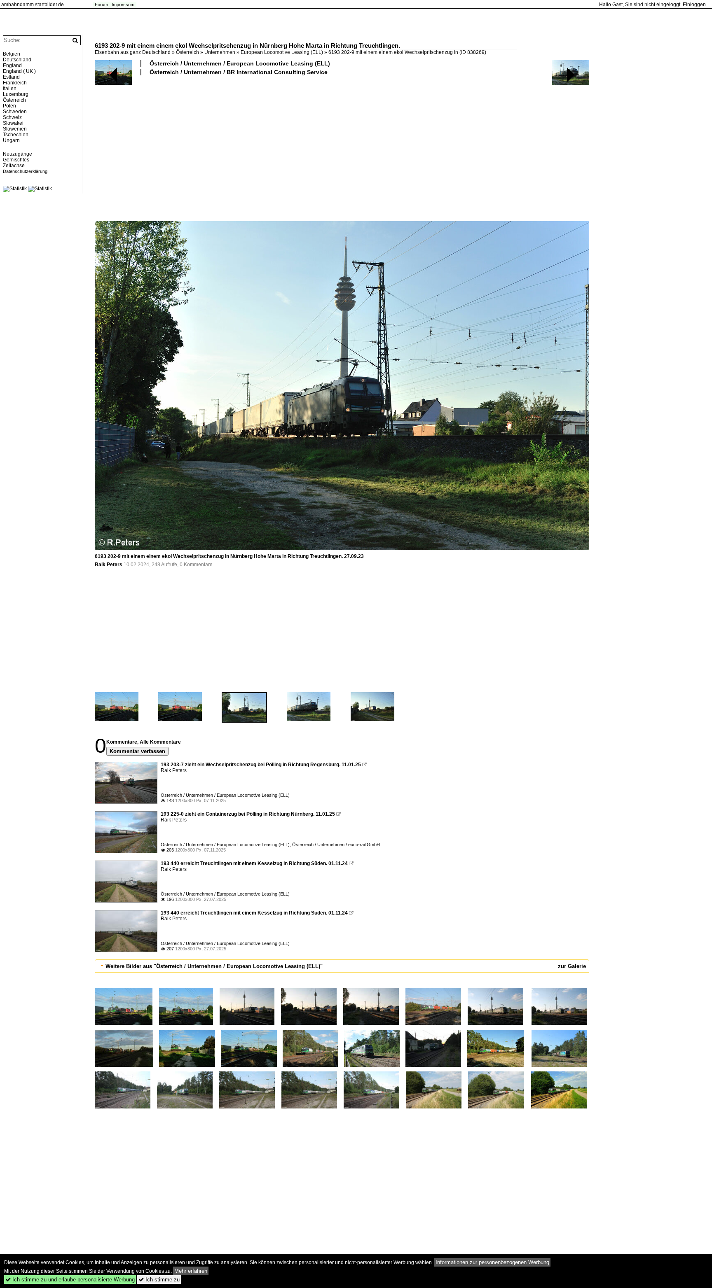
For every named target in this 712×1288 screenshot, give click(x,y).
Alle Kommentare (160, 742)
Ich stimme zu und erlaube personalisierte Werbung (70, 1279)
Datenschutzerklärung (25, 171)
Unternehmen (219, 52)
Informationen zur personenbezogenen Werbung (492, 1262)
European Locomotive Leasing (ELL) (282, 52)
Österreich (187, 52)
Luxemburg (15, 94)
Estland (11, 77)
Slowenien (15, 129)
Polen (9, 106)
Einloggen (694, 4)
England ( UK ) (19, 71)
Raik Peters (108, 564)
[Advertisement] (342, 147)
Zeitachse (14, 165)
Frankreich (15, 83)
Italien (9, 88)
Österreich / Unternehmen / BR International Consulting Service (239, 72)
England (12, 65)
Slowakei (13, 123)
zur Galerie (572, 966)
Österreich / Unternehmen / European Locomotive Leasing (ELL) (240, 63)
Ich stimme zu (159, 1279)
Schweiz (12, 117)
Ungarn (11, 140)
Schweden (15, 111)
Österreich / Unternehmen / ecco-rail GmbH (336, 844)
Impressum (123, 4)
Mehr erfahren (190, 1271)
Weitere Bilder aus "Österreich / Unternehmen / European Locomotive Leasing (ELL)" (214, 966)
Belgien (11, 54)
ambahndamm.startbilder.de (32, 4)
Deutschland (17, 60)
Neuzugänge (17, 154)
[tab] (342, 966)
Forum (101, 4)
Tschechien (15, 135)
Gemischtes (16, 160)
